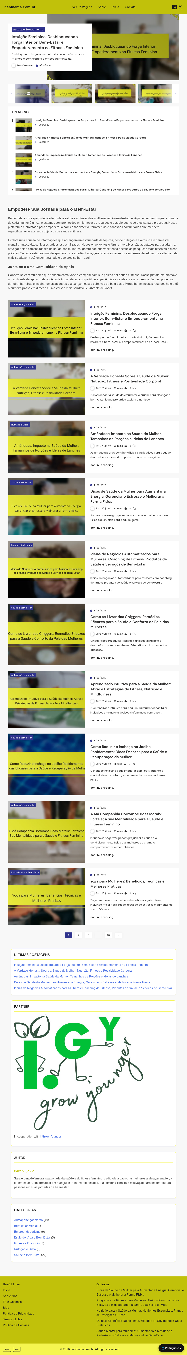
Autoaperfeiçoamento (28, 29)
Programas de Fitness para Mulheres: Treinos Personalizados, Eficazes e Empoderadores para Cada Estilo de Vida (138, 1302)
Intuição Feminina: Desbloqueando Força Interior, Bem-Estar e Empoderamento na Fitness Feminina (47, 42)
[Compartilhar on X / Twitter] (180, 7)
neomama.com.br (19, 7)
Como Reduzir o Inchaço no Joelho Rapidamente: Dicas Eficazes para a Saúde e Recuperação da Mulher (128, 751)
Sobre (102, 7)
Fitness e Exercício (27, 1243)
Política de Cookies (16, 1325)
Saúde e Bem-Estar (21, 482)
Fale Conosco (12, 1301)
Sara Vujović (25, 65)
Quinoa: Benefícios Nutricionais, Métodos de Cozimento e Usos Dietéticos (139, 1323)
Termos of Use (12, 1319)
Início (115, 7)
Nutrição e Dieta (19, 424)
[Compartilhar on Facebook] (174, 7)
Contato (130, 7)
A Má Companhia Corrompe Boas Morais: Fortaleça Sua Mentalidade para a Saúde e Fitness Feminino (126, 819)
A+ (7, 1349)
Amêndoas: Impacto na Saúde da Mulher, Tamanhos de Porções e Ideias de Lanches (88, 155)
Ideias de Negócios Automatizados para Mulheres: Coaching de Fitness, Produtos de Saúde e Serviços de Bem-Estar (128, 559)
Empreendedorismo (21, 545)
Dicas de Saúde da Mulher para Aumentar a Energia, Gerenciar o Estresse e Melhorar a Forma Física (98, 172)
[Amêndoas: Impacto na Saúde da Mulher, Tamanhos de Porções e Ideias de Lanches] (46, 447)
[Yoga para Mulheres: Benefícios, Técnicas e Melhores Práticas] (46, 896)
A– (16, 1349)
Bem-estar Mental (26, 1225)
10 (108, 935)
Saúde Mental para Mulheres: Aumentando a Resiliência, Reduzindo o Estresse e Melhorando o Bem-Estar (134, 1333)
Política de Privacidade (18, 1313)
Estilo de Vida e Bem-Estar (25, 872)
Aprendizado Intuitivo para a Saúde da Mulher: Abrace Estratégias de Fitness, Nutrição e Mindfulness (130, 689)
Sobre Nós (10, 1296)
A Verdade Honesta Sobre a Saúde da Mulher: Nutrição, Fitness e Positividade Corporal (90, 137)
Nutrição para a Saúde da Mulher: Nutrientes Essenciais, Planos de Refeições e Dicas (139, 1313)
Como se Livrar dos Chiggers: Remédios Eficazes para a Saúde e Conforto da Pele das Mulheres (129, 621)
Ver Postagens (82, 7)
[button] (11, 93)
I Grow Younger (50, 1136)
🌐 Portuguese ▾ (171, 1348)
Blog (6, 1307)
